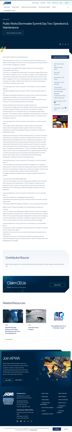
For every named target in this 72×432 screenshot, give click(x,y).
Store (48, 3)
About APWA (35, 3)
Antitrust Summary (60, 411)
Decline (66, 429)
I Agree (57, 429)
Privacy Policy (62, 402)
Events (54, 7)
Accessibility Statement (61, 406)
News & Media (15, 7)
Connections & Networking (29, 7)
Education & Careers (44, 7)
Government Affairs (9, 10)
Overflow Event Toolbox (33, 328)
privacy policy (33, 430)
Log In (66, 3)
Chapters (42, 3)
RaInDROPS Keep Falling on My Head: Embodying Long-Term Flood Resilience (12, 330)
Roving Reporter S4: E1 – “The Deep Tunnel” (58, 327)
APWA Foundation (63, 399)
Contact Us (55, 3)
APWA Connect (62, 396)
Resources (7, 7)
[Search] (68, 7)
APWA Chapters (62, 393)
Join (61, 3)
